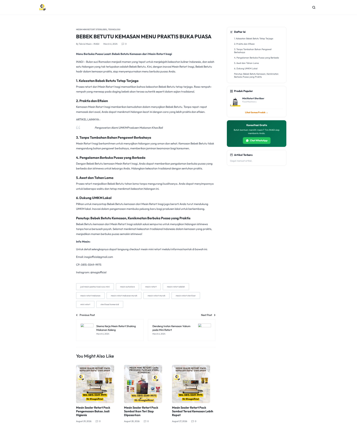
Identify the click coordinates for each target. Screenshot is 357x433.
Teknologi (114, 29)
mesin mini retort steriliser (91, 29)
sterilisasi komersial (110, 304)
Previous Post (87, 315)
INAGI (79, 61)
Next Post (206, 315)
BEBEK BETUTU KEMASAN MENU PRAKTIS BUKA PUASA (143, 36)
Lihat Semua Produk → (256, 112)
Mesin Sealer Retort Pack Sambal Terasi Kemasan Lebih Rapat (192, 411)
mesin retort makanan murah (124, 295)
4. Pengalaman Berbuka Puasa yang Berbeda (256, 57)
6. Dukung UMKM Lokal (246, 68)
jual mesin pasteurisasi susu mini (95, 286)
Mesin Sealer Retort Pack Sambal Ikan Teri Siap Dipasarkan (141, 411)
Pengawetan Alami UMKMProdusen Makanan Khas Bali (129, 127)
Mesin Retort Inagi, (126, 163)
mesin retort (151, 286)
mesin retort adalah (176, 286)
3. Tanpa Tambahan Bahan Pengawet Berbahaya (252, 51)
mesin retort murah (156, 295)
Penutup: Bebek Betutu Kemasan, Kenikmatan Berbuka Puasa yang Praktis (256, 75)
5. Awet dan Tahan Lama (246, 63)
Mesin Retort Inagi (109, 86)
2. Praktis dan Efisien (244, 43)
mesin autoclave (127, 286)
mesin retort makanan (90, 295)
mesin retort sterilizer (186, 295)
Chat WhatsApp (259, 140)
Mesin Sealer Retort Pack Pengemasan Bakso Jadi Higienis (93, 411)
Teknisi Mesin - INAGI (89, 43)
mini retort (85, 304)
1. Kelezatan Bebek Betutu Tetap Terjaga (253, 38)
